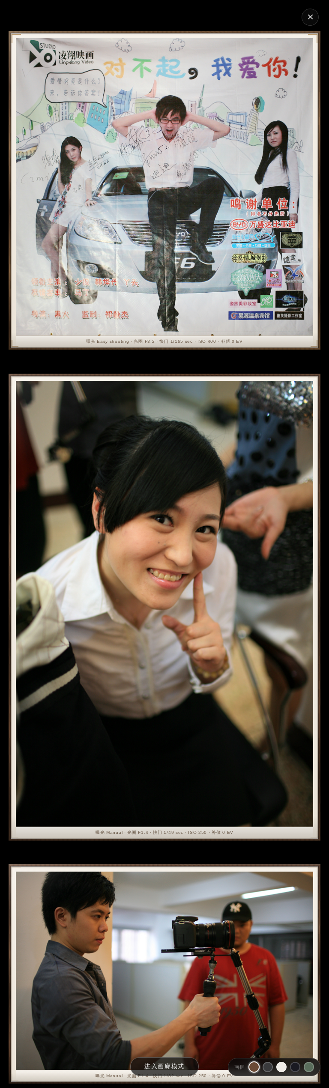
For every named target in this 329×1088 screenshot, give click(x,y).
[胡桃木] (254, 1067)
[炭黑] (268, 1067)
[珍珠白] (281, 1067)
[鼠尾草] (309, 1067)
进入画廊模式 (164, 1066)
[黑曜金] (295, 1067)
